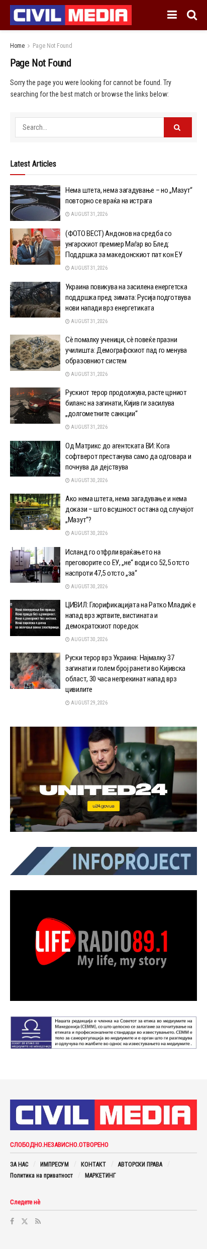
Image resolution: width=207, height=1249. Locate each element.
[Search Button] (192, 15)
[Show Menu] (172, 15)
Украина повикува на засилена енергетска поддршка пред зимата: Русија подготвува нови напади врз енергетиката (127, 297)
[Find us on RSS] (38, 1221)
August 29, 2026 (89, 703)
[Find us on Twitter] (24, 1221)
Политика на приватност (41, 1175)
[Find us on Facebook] (12, 1221)
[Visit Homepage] (71, 15)
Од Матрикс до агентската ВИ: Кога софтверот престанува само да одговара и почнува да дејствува (128, 456)
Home (17, 45)
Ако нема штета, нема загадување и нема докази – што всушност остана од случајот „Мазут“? (129, 509)
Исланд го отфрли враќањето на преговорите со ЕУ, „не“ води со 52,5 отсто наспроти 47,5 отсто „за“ (127, 563)
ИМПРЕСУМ (54, 1164)
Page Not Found (52, 45)
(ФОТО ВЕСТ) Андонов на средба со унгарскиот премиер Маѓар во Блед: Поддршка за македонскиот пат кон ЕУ (123, 244)
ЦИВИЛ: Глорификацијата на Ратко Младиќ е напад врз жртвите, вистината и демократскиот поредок (130, 615)
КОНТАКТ (93, 1164)
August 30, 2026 (89, 480)
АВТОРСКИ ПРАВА (140, 1164)
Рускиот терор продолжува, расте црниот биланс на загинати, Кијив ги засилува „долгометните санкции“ (126, 403)
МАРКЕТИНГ (100, 1175)
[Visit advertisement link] (103, 779)
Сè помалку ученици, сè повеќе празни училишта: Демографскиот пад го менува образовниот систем (126, 350)
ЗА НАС (19, 1164)
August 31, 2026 (89, 214)
